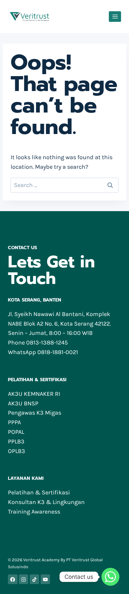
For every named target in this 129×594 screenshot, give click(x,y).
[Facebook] (13, 579)
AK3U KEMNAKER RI (34, 393)
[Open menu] (115, 16)
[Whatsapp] (110, 577)
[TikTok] (34, 579)
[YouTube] (45, 579)
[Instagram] (23, 579)
